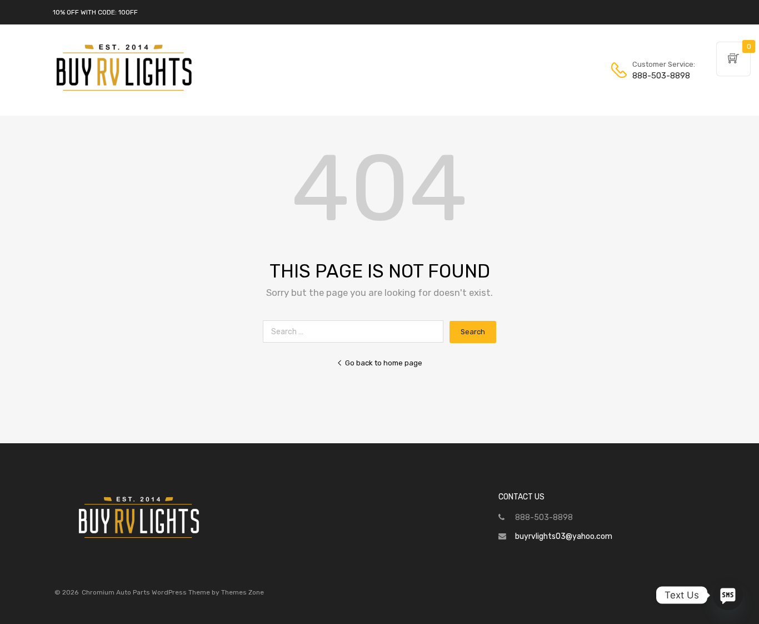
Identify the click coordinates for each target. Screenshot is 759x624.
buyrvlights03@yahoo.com (563, 536)
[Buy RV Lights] (123, 91)
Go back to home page (383, 363)
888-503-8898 (659, 76)
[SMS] (728, 595)
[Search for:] (356, 331)
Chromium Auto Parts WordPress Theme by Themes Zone (173, 592)
